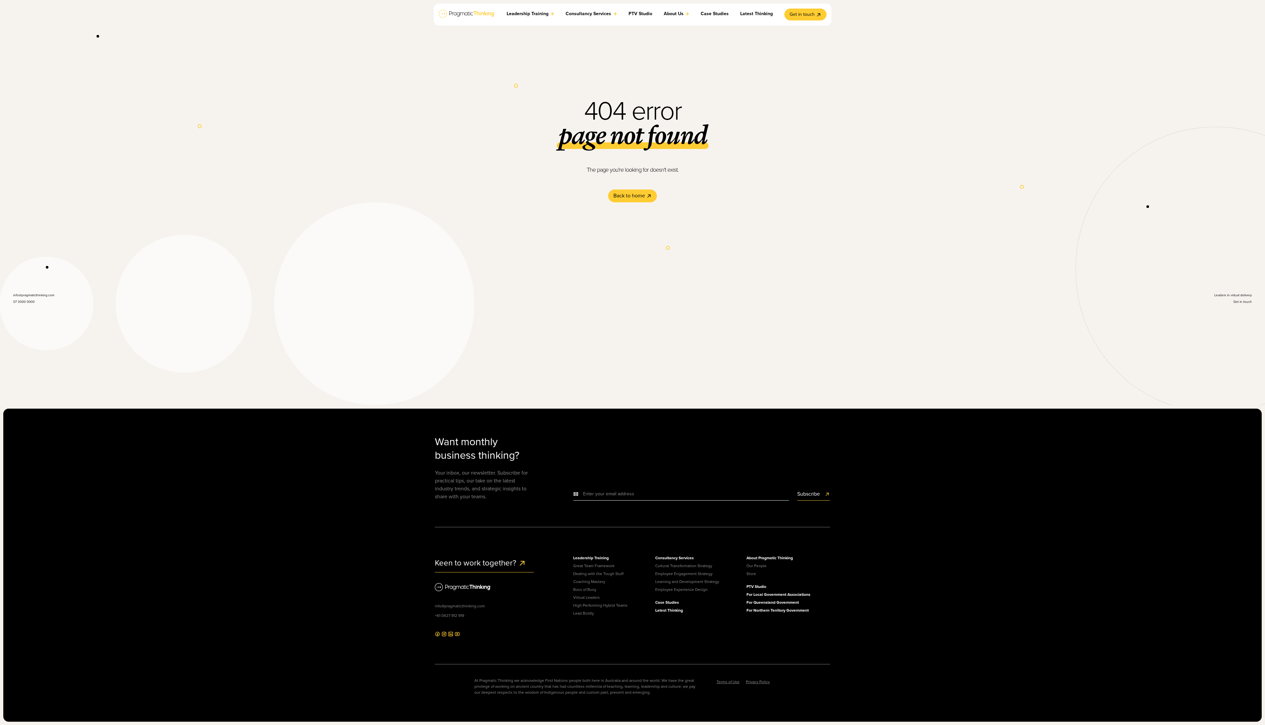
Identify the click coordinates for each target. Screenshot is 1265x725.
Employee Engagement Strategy (684, 574)
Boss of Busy (584, 590)
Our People (756, 566)
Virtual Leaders (586, 597)
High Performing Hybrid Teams (600, 605)
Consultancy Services (674, 558)
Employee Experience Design (681, 590)
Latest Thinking (669, 610)
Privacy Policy (758, 682)
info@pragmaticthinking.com (460, 606)
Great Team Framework (593, 566)
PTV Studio (756, 587)
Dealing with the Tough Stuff (598, 574)
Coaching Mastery (589, 582)
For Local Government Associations (778, 594)
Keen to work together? (476, 563)
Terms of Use (728, 682)
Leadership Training (591, 558)
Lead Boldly (583, 613)
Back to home (629, 195)
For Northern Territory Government (777, 610)
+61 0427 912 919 (449, 616)
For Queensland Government (772, 602)
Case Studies (667, 602)
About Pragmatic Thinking (769, 558)
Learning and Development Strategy (687, 582)
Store (751, 574)
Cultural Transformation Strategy (683, 566)
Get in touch (802, 14)
